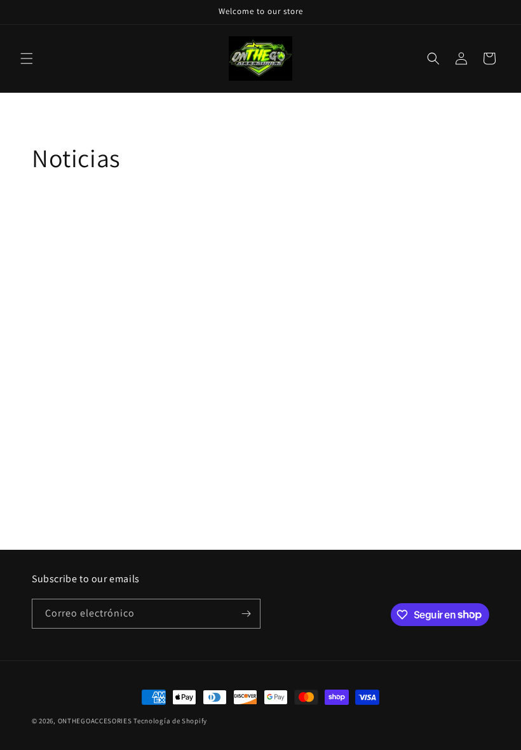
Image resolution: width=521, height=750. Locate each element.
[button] (27, 58)
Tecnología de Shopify (170, 720)
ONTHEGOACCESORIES (95, 720)
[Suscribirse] (246, 614)
